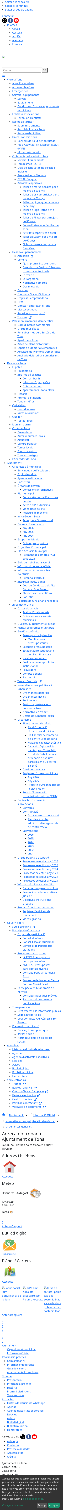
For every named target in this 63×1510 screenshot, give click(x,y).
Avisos (11, 1418)
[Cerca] (45, 70)
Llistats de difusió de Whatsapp (26, 1403)
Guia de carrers (16, 1368)
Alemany (17, 40)
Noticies (12, 1414)
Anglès (16, 36)
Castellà (17, 32)
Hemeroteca (14, 1430)
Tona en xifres (15, 1395)
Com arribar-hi (16, 1361)
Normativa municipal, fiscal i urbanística (30, 1121)
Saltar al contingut (16, 6)
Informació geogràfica (21, 1364)
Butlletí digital (15, 1422)
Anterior (7, 1226)
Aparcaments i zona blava (22, 1372)
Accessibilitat (15, 1453)
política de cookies (33, 1498)
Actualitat (8, 1399)
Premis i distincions (19, 1391)
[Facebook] (11, 20)
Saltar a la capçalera (17, 2)
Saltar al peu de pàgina (19, 9)
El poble (7, 1376)
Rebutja (42, 1505)
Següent (17, 1226)
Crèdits (11, 1456)
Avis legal (12, 1441)
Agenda (11, 1407)
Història (12, 1387)
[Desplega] (26, 1115)
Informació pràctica (14, 1357)
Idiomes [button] (12, 25)
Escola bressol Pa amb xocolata (33, 1297)
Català (16, 29)
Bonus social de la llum (11, 1297)
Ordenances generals (18, 1126)
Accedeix (7, 1176)
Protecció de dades (19, 1449)
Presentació (14, 1380)
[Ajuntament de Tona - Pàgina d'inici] (22, 61)
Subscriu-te (9, 1254)
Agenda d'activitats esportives (25, 1410)
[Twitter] (5, 20)
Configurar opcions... (13, 1505)
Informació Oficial (44, 1115)
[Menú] (3, 75)
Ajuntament (16, 1115)
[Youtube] (16, 20)
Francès (17, 44)
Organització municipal (21, 1349)
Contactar (8, 16)
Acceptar (54, 1505)
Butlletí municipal (17, 1426)
